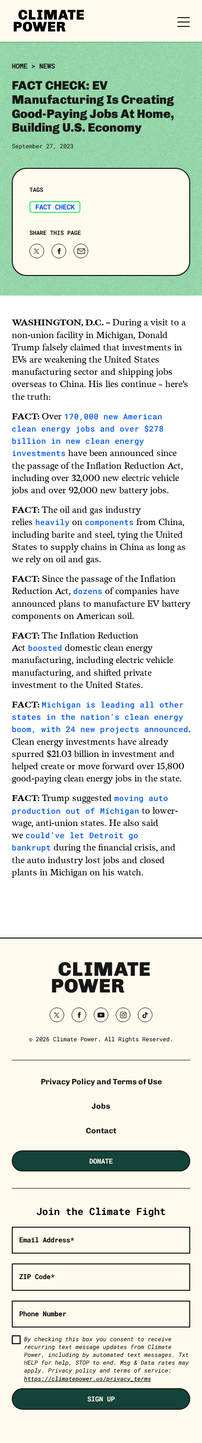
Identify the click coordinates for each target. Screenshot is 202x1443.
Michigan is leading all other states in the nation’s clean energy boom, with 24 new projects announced (100, 716)
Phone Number (42, 1313)
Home (19, 65)
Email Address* (46, 1239)
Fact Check (55, 206)
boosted (45, 647)
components (109, 522)
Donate (101, 1161)
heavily (52, 522)
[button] (58, 251)
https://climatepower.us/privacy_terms (87, 1378)
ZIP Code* (36, 1276)
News (47, 65)
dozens (87, 591)
